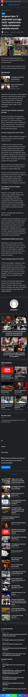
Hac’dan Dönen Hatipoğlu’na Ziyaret (17, 586)
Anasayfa (5, 10)
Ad (2, 440)
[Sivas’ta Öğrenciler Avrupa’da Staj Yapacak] (21, 399)
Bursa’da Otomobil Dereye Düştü (6, 391)
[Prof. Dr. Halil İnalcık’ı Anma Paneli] (21, 385)
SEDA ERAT (6, 32)
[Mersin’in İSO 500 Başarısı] (6, 525)
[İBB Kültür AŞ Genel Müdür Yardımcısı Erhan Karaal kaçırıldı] (7, 370)
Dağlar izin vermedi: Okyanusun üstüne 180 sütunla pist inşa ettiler (18, 480)
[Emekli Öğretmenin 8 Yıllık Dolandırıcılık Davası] (7, 399)
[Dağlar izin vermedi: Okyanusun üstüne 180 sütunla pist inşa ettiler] (6, 481)
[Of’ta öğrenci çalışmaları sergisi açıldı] (21, 370)
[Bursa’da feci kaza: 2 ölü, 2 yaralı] (6, 595)
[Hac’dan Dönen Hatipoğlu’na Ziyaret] (6, 588)
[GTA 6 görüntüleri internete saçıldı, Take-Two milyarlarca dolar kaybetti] (6, 510)
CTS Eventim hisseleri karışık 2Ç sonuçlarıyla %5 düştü (10, 517)
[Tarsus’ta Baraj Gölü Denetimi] (6, 617)
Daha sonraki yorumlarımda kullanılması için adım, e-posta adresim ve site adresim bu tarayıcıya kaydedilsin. (13, 460)
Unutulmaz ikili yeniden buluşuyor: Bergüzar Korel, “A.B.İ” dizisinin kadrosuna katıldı (18, 602)
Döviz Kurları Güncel (17, 551)
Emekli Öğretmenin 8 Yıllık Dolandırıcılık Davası (7, 406)
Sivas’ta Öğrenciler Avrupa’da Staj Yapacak (20, 406)
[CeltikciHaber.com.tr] (14, 5)
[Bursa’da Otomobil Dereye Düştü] (7, 385)
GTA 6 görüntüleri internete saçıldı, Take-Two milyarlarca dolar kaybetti (18, 510)
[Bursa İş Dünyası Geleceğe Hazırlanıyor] (6, 539)
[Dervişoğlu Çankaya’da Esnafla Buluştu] (5, 79)
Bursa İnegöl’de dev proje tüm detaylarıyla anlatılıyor (18, 502)
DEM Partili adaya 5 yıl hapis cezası (12, 1)
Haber (9, 10)
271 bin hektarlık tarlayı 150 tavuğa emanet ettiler (18, 609)
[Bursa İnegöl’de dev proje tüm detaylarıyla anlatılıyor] (6, 502)
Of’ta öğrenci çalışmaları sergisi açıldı (20, 376)
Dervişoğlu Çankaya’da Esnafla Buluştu (18, 487)
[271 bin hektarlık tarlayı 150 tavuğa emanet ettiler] (6, 611)
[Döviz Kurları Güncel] (6, 553)
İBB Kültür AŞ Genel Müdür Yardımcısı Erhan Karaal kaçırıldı (7, 376)
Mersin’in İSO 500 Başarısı (18, 523)
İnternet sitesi (4, 452)
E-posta (3, 446)
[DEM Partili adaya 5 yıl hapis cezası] (5, 86)
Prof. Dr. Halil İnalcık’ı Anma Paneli (21, 391)
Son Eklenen (14, 474)
